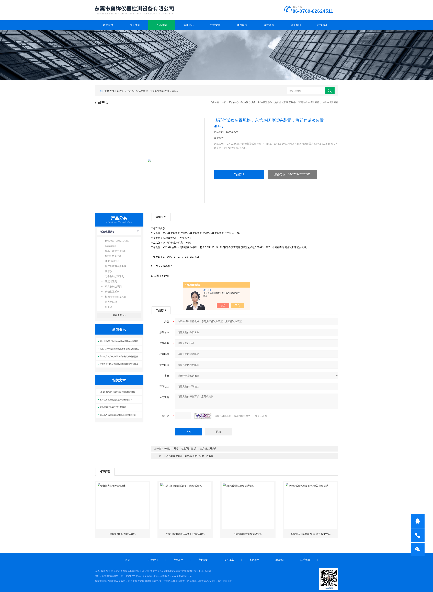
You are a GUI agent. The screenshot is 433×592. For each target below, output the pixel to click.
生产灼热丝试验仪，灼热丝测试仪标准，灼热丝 (188, 456)
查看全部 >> (119, 315)
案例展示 (242, 24)
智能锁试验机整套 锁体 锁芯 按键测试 (311, 533)
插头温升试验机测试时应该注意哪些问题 (118, 415)
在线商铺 (322, 24)
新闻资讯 (188, 24)
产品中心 (233, 102)
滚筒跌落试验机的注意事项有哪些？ (116, 399)
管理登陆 (181, 571)
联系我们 (296, 24)
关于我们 (135, 24)
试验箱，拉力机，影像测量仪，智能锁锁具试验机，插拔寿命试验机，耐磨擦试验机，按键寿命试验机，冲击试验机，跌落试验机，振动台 (148, 90)
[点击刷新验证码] (203, 416)
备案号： (155, 571)
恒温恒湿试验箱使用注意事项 (113, 407)
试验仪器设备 (248, 102)
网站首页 (108, 24)
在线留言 (269, 24)
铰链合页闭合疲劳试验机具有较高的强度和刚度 (121, 364)
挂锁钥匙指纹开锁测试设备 (248, 533)
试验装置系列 (265, 102)
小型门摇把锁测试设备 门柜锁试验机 (185, 533)
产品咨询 (239, 174)
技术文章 (215, 24)
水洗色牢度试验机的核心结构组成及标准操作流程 (121, 349)
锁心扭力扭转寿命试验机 (122, 533)
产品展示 (162, 24)
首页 (127, 559)
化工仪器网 (205, 571)
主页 (224, 102)
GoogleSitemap (168, 571)
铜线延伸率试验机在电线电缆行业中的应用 (119, 341)
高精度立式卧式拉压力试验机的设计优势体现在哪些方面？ (121, 356)
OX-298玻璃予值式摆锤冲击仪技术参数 (117, 392)
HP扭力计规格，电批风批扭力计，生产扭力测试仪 (190, 448)
